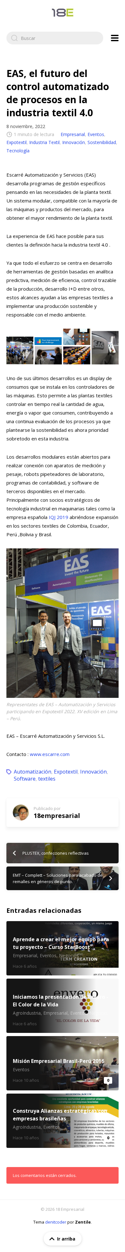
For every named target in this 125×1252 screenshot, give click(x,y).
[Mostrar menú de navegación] (115, 38)
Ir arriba (66, 1239)
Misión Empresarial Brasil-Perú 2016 (62, 1063)
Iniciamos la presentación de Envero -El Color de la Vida (62, 1006)
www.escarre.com (50, 754)
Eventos (96, 134)
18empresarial (57, 815)
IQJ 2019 (58, 517)
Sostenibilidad (102, 142)
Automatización (32, 771)
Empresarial (73, 134)
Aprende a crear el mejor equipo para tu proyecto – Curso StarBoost (62, 948)
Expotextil (16, 142)
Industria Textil (44, 142)
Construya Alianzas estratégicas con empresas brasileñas (62, 1121)
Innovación (73, 142)
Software (25, 778)
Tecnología (17, 151)
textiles (46, 778)
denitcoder (55, 1222)
